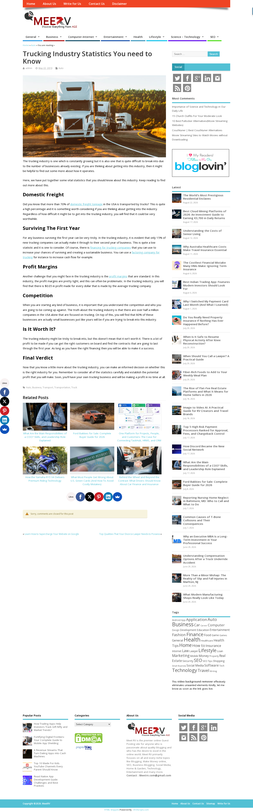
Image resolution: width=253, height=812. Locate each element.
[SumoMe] (117, 496)
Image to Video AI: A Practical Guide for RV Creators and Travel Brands (205, 411)
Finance (194, 634)
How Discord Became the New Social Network (203, 447)
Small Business (179, 666)
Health (138, 37)
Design (175, 630)
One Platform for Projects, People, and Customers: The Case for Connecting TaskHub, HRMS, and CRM (139, 437)
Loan (220, 651)
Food (207, 635)
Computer (216, 625)
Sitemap (210, 803)
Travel (203, 670)
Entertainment (114, 37)
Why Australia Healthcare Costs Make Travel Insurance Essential (205, 248)
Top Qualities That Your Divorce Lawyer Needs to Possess (129, 534)
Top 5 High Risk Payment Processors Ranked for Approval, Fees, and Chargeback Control (205, 430)
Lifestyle (155, 37)
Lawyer (193, 651)
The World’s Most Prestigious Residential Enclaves (203, 196)
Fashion (179, 634)
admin (29, 68)
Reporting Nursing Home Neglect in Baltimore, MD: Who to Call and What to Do (206, 501)
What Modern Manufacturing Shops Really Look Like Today (203, 596)
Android (176, 620)
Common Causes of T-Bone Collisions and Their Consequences (202, 520)
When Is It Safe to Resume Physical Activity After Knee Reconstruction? (202, 340)
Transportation (62, 387)
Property (214, 655)
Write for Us (72, 4)
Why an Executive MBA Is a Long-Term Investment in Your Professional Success (205, 539)
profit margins (118, 276)
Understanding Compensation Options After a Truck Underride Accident (205, 559)
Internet (177, 651)
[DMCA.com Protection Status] (88, 742)
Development (188, 630)
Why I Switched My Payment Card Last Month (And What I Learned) (205, 302)
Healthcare (207, 640)
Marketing (180, 655)
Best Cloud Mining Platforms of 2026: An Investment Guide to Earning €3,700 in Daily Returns (204, 214)
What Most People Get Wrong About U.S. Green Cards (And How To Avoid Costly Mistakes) (92, 480)
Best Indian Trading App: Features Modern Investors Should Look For (206, 285)
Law (185, 650)
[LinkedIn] (108, 496)
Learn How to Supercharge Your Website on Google (52, 534)
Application (196, 619)
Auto (61, 68)
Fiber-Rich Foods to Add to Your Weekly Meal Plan (205, 373)
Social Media (195, 665)
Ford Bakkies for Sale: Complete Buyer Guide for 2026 (92, 435)
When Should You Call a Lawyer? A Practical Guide (206, 357)
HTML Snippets (111, 809)
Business (52, 37)
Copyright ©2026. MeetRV (36, 803)
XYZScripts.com (141, 809)
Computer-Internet (81, 37)
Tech (221, 665)
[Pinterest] (99, 496)
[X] (89, 496)
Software (211, 665)
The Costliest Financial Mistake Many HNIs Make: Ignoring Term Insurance (205, 266)
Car (197, 624)
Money (204, 656)
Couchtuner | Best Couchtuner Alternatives (197, 130)
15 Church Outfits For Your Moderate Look (197, 116)
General (31, 37)
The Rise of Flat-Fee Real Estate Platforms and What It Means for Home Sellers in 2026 (205, 391)
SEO (212, 37)
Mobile (194, 656)
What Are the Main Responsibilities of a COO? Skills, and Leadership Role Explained (45, 437)
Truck (74, 387)
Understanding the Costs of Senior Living (202, 232)
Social (178, 67)
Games (223, 635)
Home (30, 4)
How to (198, 645)
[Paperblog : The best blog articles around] (84, 750)
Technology (184, 670)
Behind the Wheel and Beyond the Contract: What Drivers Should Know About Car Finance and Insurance (139, 480)
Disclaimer (119, 4)
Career (203, 625)
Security (187, 661)
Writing (213, 671)
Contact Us (97, 4)
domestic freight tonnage (86, 204)
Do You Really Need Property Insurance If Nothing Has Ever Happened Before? (203, 320)
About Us (49, 4)
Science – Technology (185, 37)
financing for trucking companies (110, 247)
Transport (48, 387)
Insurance (213, 645)
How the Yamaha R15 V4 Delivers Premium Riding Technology (44, 478)
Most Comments (183, 98)
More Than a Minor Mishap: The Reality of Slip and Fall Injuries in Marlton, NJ (205, 578)
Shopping (219, 661)
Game (215, 635)
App (183, 620)
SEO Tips (207, 661)
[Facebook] (80, 496)
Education (203, 630)
